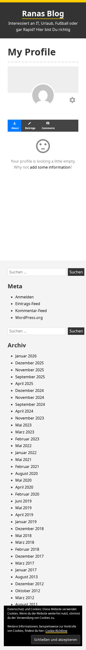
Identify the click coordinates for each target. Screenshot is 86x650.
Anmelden (24, 297)
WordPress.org (29, 317)
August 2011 (26, 604)
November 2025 (29, 369)
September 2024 (30, 404)
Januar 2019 (26, 521)
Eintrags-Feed (27, 303)
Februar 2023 (27, 439)
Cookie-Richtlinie (56, 631)
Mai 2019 (23, 507)
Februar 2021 (27, 466)
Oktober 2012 (27, 590)
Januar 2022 (26, 452)
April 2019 (24, 514)
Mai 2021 (23, 459)
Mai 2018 (23, 535)
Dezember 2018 (29, 528)
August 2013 (26, 576)
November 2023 (29, 418)
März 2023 (24, 432)
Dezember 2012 (29, 583)
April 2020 (24, 487)
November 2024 (29, 397)
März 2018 (24, 542)
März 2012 (24, 597)
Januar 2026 (26, 356)
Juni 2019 (23, 501)
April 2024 (24, 411)
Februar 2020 (27, 494)
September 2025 (30, 376)
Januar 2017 (26, 570)
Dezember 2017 (29, 556)
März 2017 (24, 563)
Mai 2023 (23, 425)
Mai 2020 (23, 480)
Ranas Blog (43, 13)
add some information (50, 167)
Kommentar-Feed (31, 310)
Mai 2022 (23, 445)
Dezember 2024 (29, 390)
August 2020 (26, 473)
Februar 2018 (27, 549)
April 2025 (24, 383)
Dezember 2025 (29, 363)
